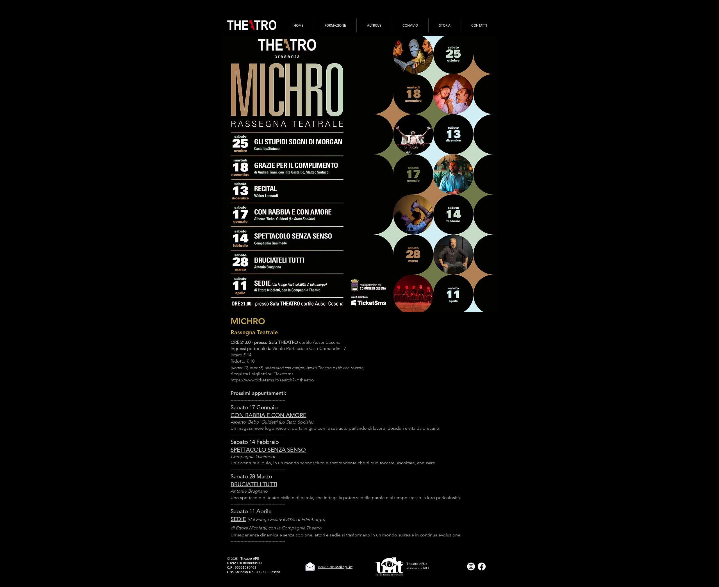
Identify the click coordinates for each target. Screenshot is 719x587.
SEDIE (238, 519)
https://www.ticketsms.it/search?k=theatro (272, 380)
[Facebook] (482, 566)
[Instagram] (471, 566)
